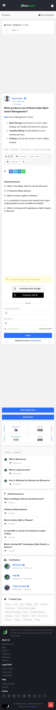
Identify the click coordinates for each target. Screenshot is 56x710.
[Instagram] (24, 696)
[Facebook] (4, 696)
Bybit (6, 149)
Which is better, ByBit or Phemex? (22, 195)
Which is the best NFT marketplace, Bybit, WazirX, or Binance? (27, 209)
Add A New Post (28, 410)
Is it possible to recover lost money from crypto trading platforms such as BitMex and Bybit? (27, 202)
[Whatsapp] (39, 696)
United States (27, 620)
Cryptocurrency (25, 149)
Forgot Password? (45, 329)
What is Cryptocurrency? (19, 470)
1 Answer (11, 502)
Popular (8, 452)
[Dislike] (12, 156)
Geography (8, 616)
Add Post (5, 661)
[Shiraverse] (28, 5)
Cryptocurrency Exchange (41, 149)
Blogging (29, 604)
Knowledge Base (8, 684)
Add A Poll (28, 417)
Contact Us (6, 654)
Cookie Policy (7, 676)
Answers (17, 452)
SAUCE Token (42, 616)
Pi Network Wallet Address (19, 191)
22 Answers (17, 463)
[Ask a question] (50, 704)
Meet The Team (8, 644)
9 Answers (16, 484)
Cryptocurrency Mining (12, 612)
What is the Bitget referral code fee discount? (27, 186)
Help (15, 575)
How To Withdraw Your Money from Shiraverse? (29, 480)
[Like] (6, 156)
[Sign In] (52, 5)
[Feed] (34, 696)
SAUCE (33, 616)
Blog (21, 604)
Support (5, 687)
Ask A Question (47, 15)
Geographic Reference (37, 612)
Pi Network (25, 616)
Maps (17, 616)
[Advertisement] (28, 64)
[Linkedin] (14, 696)
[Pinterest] (29, 696)
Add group (6, 657)
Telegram (17, 620)
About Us (5, 651)
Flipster (25, 612)
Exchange (17, 104)
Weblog (37, 620)
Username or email (12, 308)
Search (7, 15)
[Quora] (44, 696)
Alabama (8, 604)
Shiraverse (17, 565)
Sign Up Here (35, 341)
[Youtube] (19, 696)
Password (8, 319)
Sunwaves (8, 620)
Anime (15, 604)
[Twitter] (9, 696)
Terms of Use (7, 669)
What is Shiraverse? (17, 459)
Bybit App (14, 149)
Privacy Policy (7, 672)
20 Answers (17, 473)
